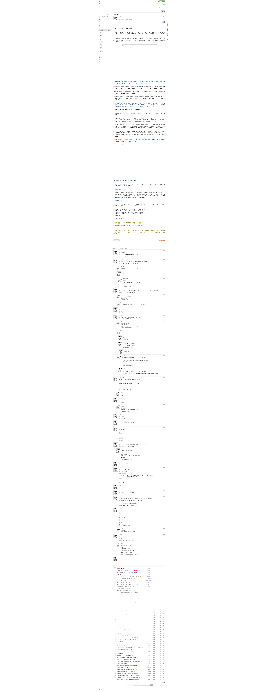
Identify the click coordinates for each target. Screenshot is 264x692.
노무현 (101, 45)
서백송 (149, 574)
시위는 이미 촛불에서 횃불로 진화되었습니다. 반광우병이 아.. (129, 647)
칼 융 (149, 621)
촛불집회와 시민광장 (121, 605)
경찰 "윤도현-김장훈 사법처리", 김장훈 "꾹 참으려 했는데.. (128, 677)
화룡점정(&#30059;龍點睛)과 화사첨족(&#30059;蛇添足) (128, 607)
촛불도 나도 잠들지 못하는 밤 (123, 625)
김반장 (149, 623)
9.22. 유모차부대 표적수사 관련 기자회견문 (126, 602)
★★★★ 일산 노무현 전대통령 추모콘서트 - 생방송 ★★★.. (129, 592)
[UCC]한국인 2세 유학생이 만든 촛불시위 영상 (126, 639)
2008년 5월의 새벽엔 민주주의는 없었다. (125, 671)
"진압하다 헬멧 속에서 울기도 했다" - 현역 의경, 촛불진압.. (129, 617)
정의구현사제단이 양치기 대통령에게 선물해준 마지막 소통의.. (129, 631)
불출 (149, 572)
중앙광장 (109, 7)
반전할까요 (149, 653)
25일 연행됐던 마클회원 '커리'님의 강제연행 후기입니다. (128, 665)
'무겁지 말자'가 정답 (121, 645)
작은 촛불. (119, 574)
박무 (149, 588)
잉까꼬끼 (120, 414)
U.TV (128, 7)
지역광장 (115, 7)
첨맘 (101, 50)
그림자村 (148, 570)
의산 (119, 490)
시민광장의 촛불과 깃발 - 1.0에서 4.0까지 (125, 619)
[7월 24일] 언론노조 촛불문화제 (123, 590)
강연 (101, 32)
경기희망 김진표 (149, 580)
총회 (101, 36)
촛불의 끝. (119, 627)
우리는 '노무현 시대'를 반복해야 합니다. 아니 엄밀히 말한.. (129, 661)
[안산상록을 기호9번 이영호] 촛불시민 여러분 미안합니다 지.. (129, 584)
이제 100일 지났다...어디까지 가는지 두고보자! (126, 651)
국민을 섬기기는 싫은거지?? (123, 667)
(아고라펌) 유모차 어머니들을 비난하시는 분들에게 (127, 604)
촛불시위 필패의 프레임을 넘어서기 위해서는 (126, 594)
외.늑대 (120, 462)
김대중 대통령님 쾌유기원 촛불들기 (124, 588)
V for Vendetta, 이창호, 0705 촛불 (123, 629)
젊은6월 (120, 557)
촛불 (101, 34)
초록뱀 (120, 250)
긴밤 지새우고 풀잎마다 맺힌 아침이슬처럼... (126, 649)
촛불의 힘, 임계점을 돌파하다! (123, 633)
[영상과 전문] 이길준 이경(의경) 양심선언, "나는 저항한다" (129, 615)
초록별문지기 (121, 421)
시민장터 (140, 7)
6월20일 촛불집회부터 (121, 641)
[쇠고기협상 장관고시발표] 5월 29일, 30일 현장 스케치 (128, 657)
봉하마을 (101, 44)
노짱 (101, 47)
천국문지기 (121, 288)
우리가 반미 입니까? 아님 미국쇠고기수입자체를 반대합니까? (129, 637)
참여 (101, 39)
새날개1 (149, 629)
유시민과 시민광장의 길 (122, 621)
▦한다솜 (148, 576)
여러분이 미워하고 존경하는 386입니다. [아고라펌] (127, 635)
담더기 (149, 596)
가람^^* (149, 600)
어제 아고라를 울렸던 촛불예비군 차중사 (125, 578)
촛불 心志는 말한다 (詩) (122, 614)
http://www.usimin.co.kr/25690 (123, 19)
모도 (119, 427)
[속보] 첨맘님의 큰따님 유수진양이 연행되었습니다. (127, 572)
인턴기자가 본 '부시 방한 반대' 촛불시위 (125, 610)
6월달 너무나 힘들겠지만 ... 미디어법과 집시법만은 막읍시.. (129, 596)
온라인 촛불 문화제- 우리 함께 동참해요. (125, 643)
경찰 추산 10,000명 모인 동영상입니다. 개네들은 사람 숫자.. (129, 659)
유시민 (101, 48)
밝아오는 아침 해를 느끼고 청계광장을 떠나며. (126, 669)
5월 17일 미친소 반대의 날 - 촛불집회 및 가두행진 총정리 (128, 679)
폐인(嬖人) (120, 16)
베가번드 (148, 675)
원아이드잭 (149, 633)
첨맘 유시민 (102, 7)
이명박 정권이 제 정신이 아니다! (123, 580)
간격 (149, 586)
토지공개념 (149, 649)
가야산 (120, 508)
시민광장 (134, 7)
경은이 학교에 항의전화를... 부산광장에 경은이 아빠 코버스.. (129, 675)
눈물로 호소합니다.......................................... (125, 611)
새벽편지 (148, 619)
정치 (101, 38)
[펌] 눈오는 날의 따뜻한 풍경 (123, 600)
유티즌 (101, 51)
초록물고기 (149, 661)
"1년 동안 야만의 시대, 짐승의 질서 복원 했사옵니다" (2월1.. (129, 598)
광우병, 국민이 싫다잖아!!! (122, 663)
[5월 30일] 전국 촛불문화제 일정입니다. (125, 655)
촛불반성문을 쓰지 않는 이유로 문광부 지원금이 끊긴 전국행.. (129, 586)
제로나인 (120, 398)
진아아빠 (120, 315)
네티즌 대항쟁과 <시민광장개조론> (124, 623)
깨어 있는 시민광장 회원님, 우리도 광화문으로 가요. (127, 673)
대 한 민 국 (149, 578)
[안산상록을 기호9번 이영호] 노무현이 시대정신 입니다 (128, 582)
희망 (149, 651)
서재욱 (149, 594)
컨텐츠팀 (148, 657)
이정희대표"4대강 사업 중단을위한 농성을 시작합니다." (128, 576)
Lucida (149, 598)
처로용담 (120, 467)
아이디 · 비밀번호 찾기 (102, 16)
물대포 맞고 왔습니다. (121, 653)
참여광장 (122, 7)
